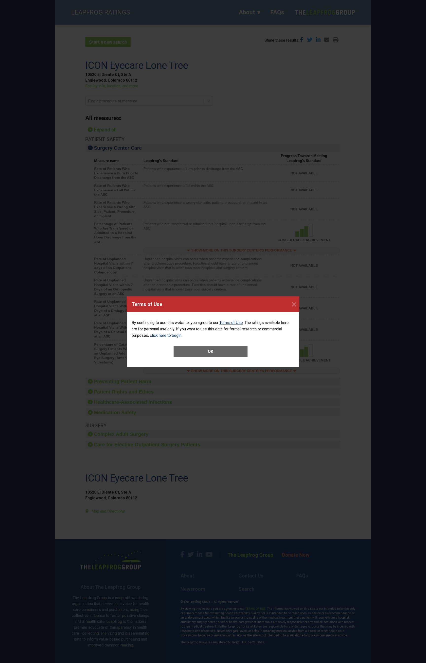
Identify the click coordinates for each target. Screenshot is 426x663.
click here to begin (165, 335)
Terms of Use (231, 322)
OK (210, 351)
